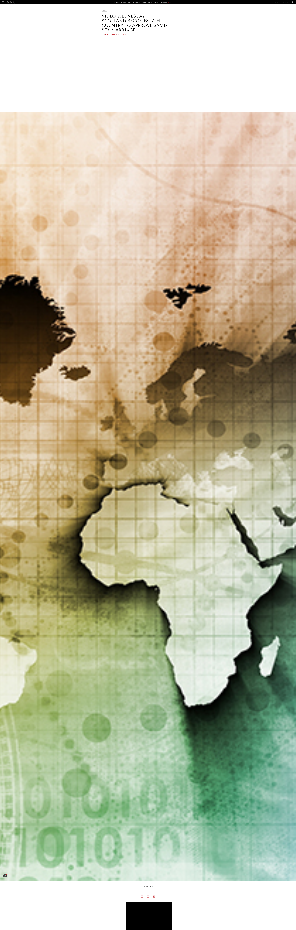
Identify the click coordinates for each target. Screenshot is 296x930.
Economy (123, 2)
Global (104, 10)
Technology (164, 2)
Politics (150, 2)
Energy (130, 2)
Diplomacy (117, 2)
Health (144, 2)
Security (156, 2)
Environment (137, 2)
